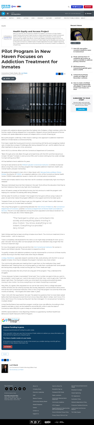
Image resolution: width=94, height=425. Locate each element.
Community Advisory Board (40, 401)
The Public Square (76, 412)
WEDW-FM (6, 398)
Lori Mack (24, 73)
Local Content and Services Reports (78, 409)
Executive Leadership (38, 392)
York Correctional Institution (43, 247)
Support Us (36, 413)
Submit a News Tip (57, 386)
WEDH (5, 397)
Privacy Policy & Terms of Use (59, 415)
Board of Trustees (37, 398)
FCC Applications (75, 396)
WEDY (16, 397)
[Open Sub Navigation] (7, 18)
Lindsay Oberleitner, (8, 258)
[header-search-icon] (68, 6)
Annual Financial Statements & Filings (79, 386)
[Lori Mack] (4, 368)
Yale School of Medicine (45, 207)
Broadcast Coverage (76, 390)
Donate (88, 6)
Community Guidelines (58, 402)
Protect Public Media (71, 18)
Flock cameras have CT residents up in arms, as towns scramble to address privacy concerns (82, 59)
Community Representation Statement (59, 399)
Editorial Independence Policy (79, 402)
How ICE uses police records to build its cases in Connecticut (82, 50)
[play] (3, 13)
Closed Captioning (76, 393)
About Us (35, 386)
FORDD (18, 174)
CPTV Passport (56, 405)
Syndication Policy (76, 399)
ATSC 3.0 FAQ (16, 399)
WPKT (15, 398)
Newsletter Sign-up (57, 389)
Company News (37, 389)
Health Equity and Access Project (31, 31)
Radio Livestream (56, 395)
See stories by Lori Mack (16, 369)
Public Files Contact (8, 399)
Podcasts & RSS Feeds (58, 392)
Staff (34, 395)
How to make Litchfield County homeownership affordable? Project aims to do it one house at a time (82, 86)
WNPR (11, 398)
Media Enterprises (37, 404)
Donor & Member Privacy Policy (60, 412)
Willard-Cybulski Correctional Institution (35, 165)
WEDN (9, 397)
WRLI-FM (19, 398)
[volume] (7, 13)
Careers (35, 407)
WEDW (13, 397)
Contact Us (36, 410)
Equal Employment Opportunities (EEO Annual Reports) (61, 409)
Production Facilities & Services (79, 405)
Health (3, 26)
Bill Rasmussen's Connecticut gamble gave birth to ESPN (82, 68)
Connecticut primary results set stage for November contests (80, 76)
